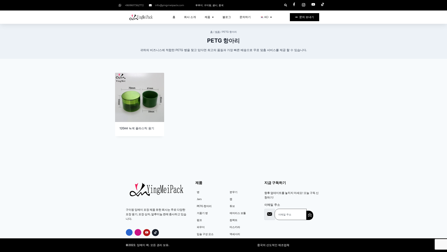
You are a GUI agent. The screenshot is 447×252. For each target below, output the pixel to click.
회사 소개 (190, 17)
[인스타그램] (137, 232)
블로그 (226, 17)
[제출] (309, 215)
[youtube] (146, 232)
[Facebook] (129, 232)
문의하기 (245, 17)
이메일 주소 (272, 204)
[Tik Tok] (155, 232)
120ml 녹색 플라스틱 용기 (136, 128)
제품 (207, 17)
